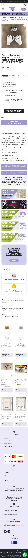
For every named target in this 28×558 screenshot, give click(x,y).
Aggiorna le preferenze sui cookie (11, 556)
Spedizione (7, 438)
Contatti (6, 480)
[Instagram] (8, 531)
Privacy (3, 555)
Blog (5, 475)
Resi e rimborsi (8, 443)
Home (2, 17)
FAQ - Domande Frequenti (11, 449)
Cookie (9, 555)
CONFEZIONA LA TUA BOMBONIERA (14, 122)
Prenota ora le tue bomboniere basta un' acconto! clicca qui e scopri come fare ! (14, 14)
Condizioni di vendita (18, 555)
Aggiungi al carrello (5, 355)
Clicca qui (14, 260)
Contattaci (9, 86)
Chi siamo (6, 472)
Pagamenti (7, 441)
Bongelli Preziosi (13, 17)
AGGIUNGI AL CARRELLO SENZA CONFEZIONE (14, 110)
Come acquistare (9, 446)
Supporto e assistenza (10, 510)
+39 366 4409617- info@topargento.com (10, 513)
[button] (3, 9)
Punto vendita (8, 478)
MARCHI (6, 17)
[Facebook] (5, 531)
